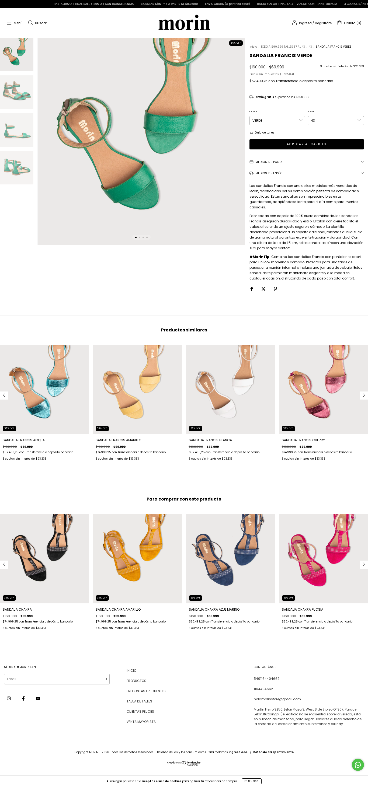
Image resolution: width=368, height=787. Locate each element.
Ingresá (305, 23)
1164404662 (263, 689)
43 (310, 47)
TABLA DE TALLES (139, 701)
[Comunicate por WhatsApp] (358, 765)
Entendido (252, 781)
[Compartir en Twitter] (263, 288)
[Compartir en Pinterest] (275, 288)
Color (253, 111)
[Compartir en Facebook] (252, 288)
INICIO (131, 670)
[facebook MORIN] (24, 698)
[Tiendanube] (184, 764)
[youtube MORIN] (38, 698)
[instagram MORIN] (9, 698)
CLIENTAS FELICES (140, 711)
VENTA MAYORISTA (141, 721)
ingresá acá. (238, 752)
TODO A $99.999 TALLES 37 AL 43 (283, 47)
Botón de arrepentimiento (273, 752)
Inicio (253, 47)
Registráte (323, 23)
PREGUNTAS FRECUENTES (146, 691)
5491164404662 (266, 678)
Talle (311, 111)
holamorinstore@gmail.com (277, 699)
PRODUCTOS (136, 680)
